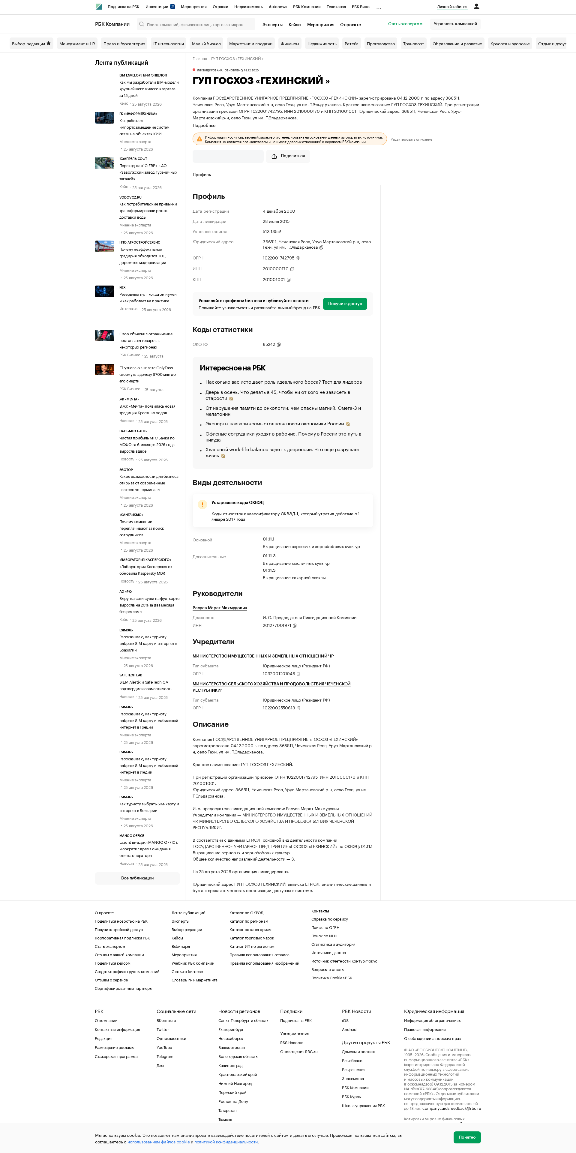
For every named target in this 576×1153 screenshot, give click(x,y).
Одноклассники (171, 1038)
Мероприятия (194, 7)
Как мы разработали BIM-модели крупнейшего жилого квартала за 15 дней (149, 88)
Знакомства (353, 1078)
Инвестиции (157, 7)
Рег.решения (353, 1069)
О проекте (350, 25)
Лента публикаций (121, 63)
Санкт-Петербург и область (243, 1020)
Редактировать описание (411, 139)
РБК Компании (307, 7)
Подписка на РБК (124, 7)
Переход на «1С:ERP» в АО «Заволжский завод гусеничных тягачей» (148, 171)
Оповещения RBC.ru (299, 1051)
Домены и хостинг (359, 1051)
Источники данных (328, 952)
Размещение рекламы (114, 1047)
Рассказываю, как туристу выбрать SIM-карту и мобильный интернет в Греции (148, 719)
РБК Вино (360, 7)
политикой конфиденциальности (226, 1141)
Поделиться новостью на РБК (121, 921)
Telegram (165, 1056)
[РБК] (99, 7)
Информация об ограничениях (432, 1020)
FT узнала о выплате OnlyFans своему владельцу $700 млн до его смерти (147, 373)
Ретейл (351, 43)
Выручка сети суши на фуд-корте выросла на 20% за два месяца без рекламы (149, 604)
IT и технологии (168, 43)
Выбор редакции (28, 43)
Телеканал (336, 7)
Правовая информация (425, 1029)
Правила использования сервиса (259, 954)
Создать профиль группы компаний (127, 971)
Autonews (278, 7)
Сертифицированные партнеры (123, 988)
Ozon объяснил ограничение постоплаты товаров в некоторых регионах (145, 339)
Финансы (290, 43)
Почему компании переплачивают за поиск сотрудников (141, 527)
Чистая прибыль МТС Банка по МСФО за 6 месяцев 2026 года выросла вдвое (147, 444)
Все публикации (137, 878)
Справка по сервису (329, 918)
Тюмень (225, 1119)
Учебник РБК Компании (193, 963)
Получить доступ (345, 304)
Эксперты (272, 25)
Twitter (163, 1029)
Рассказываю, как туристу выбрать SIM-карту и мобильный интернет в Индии (148, 764)
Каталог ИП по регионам (252, 946)
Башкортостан (231, 1047)
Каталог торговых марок (252, 937)
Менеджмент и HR (77, 43)
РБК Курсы (351, 1096)
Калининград (230, 1065)
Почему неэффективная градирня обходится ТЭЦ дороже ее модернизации (142, 255)
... (379, 5)
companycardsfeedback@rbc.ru (451, 1108)
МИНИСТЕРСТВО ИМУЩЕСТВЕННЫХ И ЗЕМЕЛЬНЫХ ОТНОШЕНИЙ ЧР (263, 656)
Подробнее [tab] (204, 126)
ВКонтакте (166, 1020)
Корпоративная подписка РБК (122, 937)
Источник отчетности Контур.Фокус (344, 960)
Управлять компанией (455, 24)
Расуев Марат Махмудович (220, 608)
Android (349, 1029)
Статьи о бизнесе (187, 971)
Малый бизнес (206, 43)
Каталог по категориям (251, 929)
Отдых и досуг (552, 43)
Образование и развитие (457, 43)
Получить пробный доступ (119, 929)
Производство (381, 43)
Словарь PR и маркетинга (195, 979)
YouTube (164, 1047)
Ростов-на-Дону (233, 1101)
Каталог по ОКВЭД (246, 912)
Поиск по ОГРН (325, 927)
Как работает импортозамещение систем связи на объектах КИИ (144, 126)
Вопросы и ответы (327, 969)
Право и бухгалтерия (124, 43)
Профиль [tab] (202, 175)
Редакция (103, 1038)
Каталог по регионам (249, 921)
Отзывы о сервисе (111, 979)
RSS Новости (292, 1042)
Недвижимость (248, 7)
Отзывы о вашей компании (119, 954)
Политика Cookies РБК (331, 977)
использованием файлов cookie (159, 1141)
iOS (345, 1020)
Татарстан (227, 1110)
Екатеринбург (231, 1029)
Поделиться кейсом (112, 963)
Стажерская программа (116, 1056)
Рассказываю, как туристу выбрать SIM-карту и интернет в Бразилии (148, 642)
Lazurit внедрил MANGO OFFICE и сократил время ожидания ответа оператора (148, 848)
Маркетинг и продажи (250, 43)
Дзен (161, 1065)
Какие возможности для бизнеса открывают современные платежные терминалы (148, 482)
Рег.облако (352, 1060)
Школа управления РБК (363, 1105)
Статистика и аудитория (333, 944)
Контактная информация (117, 1029)
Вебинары (181, 946)
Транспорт (413, 43)
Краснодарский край (237, 1074)
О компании (106, 1020)
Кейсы (295, 25)
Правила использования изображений (264, 963)
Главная (200, 58)
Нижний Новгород (235, 1083)
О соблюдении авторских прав (432, 1038)
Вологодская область (237, 1056)
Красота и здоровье (510, 43)
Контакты (320, 911)
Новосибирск (230, 1038)
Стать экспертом (405, 24)
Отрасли (221, 7)
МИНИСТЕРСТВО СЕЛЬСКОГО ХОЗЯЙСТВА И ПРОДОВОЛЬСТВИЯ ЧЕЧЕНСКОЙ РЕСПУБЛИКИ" (272, 687)
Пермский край (232, 1092)
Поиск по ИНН (324, 935)
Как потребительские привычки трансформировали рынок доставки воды (148, 210)
